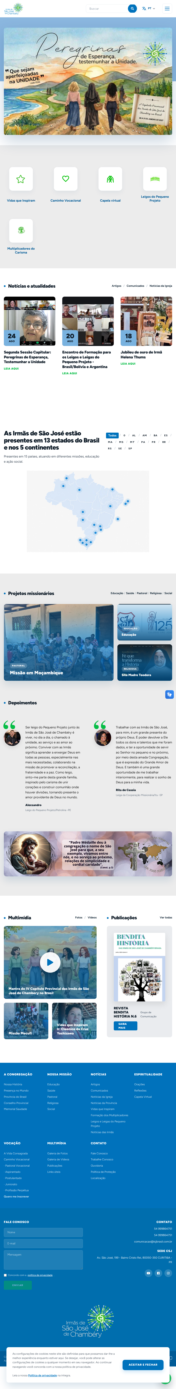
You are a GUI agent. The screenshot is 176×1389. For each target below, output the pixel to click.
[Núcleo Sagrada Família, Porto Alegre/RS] (87, 541)
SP (130, 448)
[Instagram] (168, 1273)
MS (121, 442)
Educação (117, 593)
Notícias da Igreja (161, 286)
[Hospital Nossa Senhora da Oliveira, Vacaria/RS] (91, 542)
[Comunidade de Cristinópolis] (126, 504)
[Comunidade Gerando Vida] (83, 520)
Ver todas (166, 917)
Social (168, 593)
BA (156, 435)
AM (145, 435)
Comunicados (135, 286)
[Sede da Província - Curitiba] (96, 533)
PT (149, 8)
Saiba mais (122, 1026)
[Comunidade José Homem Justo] (118, 519)
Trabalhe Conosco (102, 1159)
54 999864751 (163, 1228)
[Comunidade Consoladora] (67, 479)
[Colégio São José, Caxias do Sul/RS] (87, 545)
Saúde (130, 593)
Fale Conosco (99, 1153)
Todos (112, 435)
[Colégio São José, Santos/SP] (94, 525)
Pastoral (142, 593)
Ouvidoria (97, 1165)
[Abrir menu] (167, 9)
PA (143, 442)
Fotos (78, 917)
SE (120, 448)
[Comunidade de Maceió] (128, 501)
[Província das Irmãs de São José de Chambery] (19, 8)
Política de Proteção (103, 1172)
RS (110, 448)
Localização (98, 1178)
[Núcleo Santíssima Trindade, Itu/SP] (100, 527)
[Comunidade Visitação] (111, 506)
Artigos (116, 286)
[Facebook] (158, 1273)
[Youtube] (148, 1273)
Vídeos (92, 917)
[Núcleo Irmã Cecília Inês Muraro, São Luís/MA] (113, 490)
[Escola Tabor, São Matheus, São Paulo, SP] (101, 530)
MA (110, 442)
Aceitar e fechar (143, 1364)
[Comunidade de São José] (80, 490)
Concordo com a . (31, 1275)
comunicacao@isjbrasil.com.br (153, 1241)
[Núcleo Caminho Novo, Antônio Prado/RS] (83, 543)
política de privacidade (40, 1275)
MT (132, 442)
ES (166, 435)
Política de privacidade (42, 1375)
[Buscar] (132, 8)
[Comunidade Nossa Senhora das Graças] (83, 512)
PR (153, 442)
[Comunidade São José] (64, 486)
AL (134, 435)
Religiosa (156, 593)
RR (164, 442)
